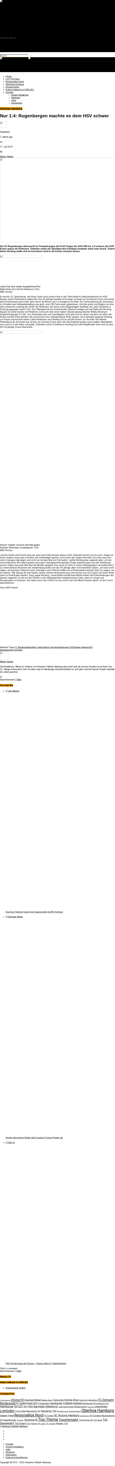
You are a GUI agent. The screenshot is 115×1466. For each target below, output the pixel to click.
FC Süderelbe (43, 1403)
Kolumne (91, 1407)
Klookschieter (12, 17)
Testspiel (17, 650)
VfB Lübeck (42, 1424)
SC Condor (48, 1416)
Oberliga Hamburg (14, 14)
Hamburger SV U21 (11, 1406)
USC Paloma (32, 1424)
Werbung (15, 27)
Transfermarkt (68, 1419)
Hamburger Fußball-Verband (66, 1403)
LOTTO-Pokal (12, 9)
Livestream (101, 1406)
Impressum (16, 33)
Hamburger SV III (102, 1404)
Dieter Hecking (50, 647)
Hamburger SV (65, 647)
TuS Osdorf (20, 1423)
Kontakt (10, 22)
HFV (25, 1407)
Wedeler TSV (62, 1423)
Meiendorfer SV (33, 1411)
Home (9, 6)
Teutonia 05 (31, 1419)
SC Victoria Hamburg (66, 1415)
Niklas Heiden (6, 156)
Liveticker (7, 1411)
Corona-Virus (71, 1399)
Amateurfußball (32, 1400)
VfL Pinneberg (51, 1424)
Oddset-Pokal (7, 1415)
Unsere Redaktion (20, 25)
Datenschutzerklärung (16, 1457)
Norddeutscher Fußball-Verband (69, 1411)
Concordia (58, 1400)
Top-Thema (48, 1419)
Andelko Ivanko (35, 647)
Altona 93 (17, 1400)
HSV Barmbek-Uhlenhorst (43, 1406)
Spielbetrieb (84, 1416)
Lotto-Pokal (20, 1411)
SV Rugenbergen (8, 1420)
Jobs (13, 30)
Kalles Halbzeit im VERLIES (19, 19)
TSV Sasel (97, 1420)
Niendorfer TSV (49, 1411)
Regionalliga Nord (14, 11)
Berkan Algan (47, 1400)
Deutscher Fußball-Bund (88, 1400)
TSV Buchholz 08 (86, 1420)
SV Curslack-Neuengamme (102, 1415)
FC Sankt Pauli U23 (26, 1403)
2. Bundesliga (22, 647)
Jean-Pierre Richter (66, 1407)
